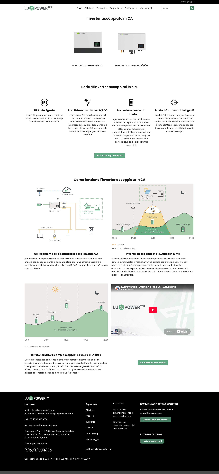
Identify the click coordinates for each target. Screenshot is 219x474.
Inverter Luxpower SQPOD (87, 65)
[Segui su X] (41, 450)
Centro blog (92, 433)
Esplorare (129, 8)
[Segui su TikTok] (36, 450)
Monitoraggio (146, 8)
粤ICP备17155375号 (81, 458)
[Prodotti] (38, 8)
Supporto (115, 8)
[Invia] (192, 8)
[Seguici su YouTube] (50, 450)
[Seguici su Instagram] (31, 450)
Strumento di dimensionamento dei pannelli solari (123, 425)
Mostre (89, 427)
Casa (79, 8)
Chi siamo (89, 8)
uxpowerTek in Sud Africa (58, 458)
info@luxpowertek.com (61, 413)
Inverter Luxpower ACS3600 (131, 65)
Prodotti (101, 8)
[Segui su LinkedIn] (45, 450)
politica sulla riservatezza (98, 449)
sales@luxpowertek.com (42, 410)
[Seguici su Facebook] (27, 450)
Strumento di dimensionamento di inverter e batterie (123, 412)
